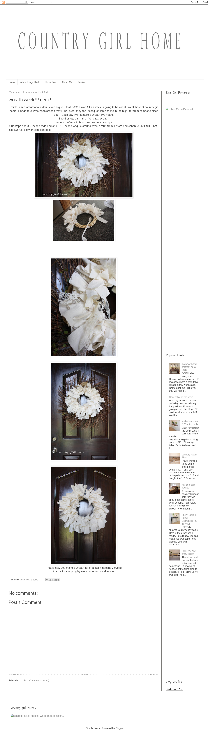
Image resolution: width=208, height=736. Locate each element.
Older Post (152, 674)
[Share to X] (52, 579)
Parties (81, 82)
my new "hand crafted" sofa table (189, 367)
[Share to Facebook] (55, 579)
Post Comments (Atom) (36, 680)
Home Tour (51, 82)
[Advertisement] (187, 161)
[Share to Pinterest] (58, 579)
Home (12, 82)
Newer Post (15, 674)
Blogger (119, 728)
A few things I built (30, 82)
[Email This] (46, 579)
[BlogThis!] (49, 579)
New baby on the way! (181, 397)
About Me (67, 82)
